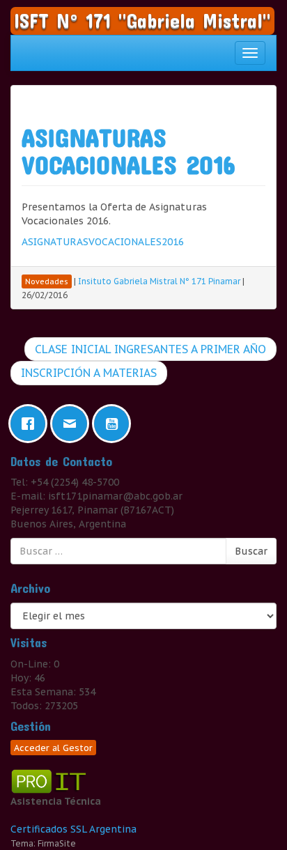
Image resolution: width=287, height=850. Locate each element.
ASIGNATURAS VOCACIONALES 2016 (128, 151)
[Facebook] (31, 423)
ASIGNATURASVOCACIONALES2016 (103, 241)
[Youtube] (115, 423)
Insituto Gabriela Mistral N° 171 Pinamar (159, 281)
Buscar (251, 551)
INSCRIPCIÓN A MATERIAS (89, 373)
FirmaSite (57, 843)
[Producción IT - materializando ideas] (50, 780)
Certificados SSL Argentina (73, 829)
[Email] (73, 423)
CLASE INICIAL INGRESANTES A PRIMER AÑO (150, 349)
